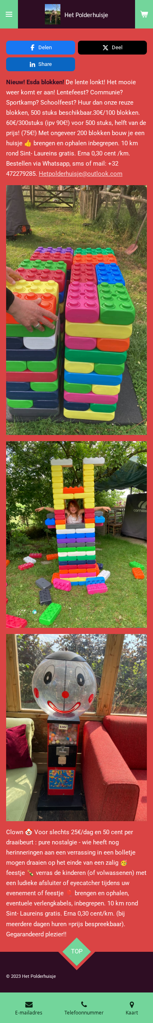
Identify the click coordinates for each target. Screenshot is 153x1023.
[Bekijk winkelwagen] (144, 14)
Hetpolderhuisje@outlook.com (80, 173)
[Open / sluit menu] (9, 14)
